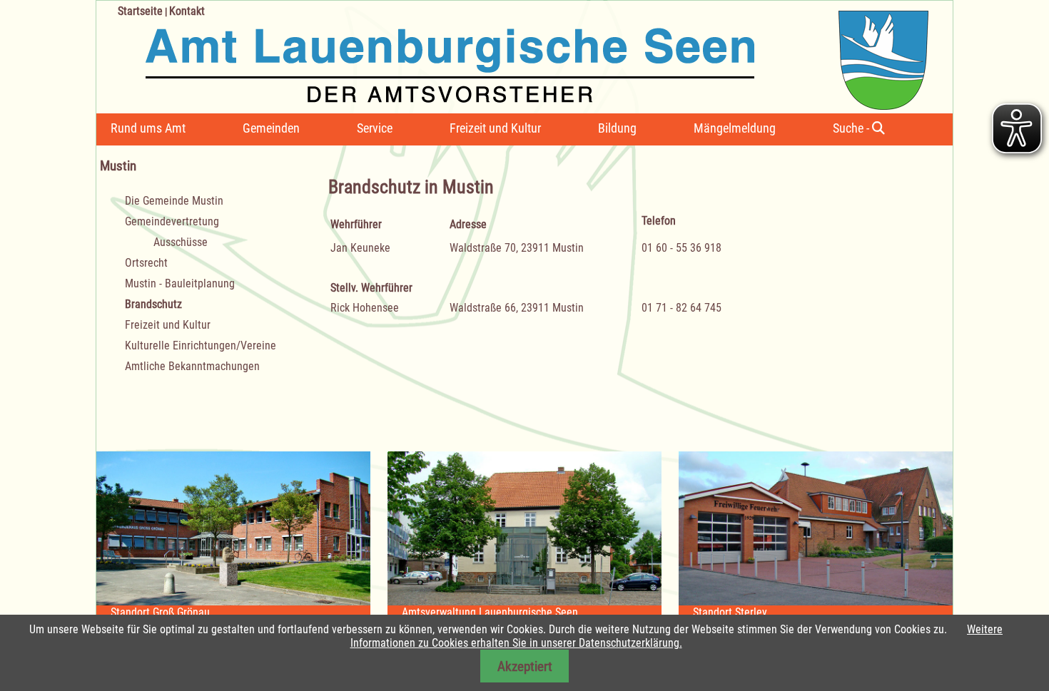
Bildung (617, 128)
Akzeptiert (524, 666)
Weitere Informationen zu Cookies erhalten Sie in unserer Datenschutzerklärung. (676, 636)
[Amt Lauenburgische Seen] (512, 55)
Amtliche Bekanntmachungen (192, 366)
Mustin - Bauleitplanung (180, 283)
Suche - (852, 128)
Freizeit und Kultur (495, 128)
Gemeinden (271, 128)
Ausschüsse (180, 242)
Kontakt (187, 11)
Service (374, 128)
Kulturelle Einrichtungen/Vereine (200, 345)
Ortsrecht (146, 263)
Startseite (140, 11)
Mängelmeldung (735, 128)
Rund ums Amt (148, 128)
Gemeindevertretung (172, 221)
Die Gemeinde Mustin (174, 201)
